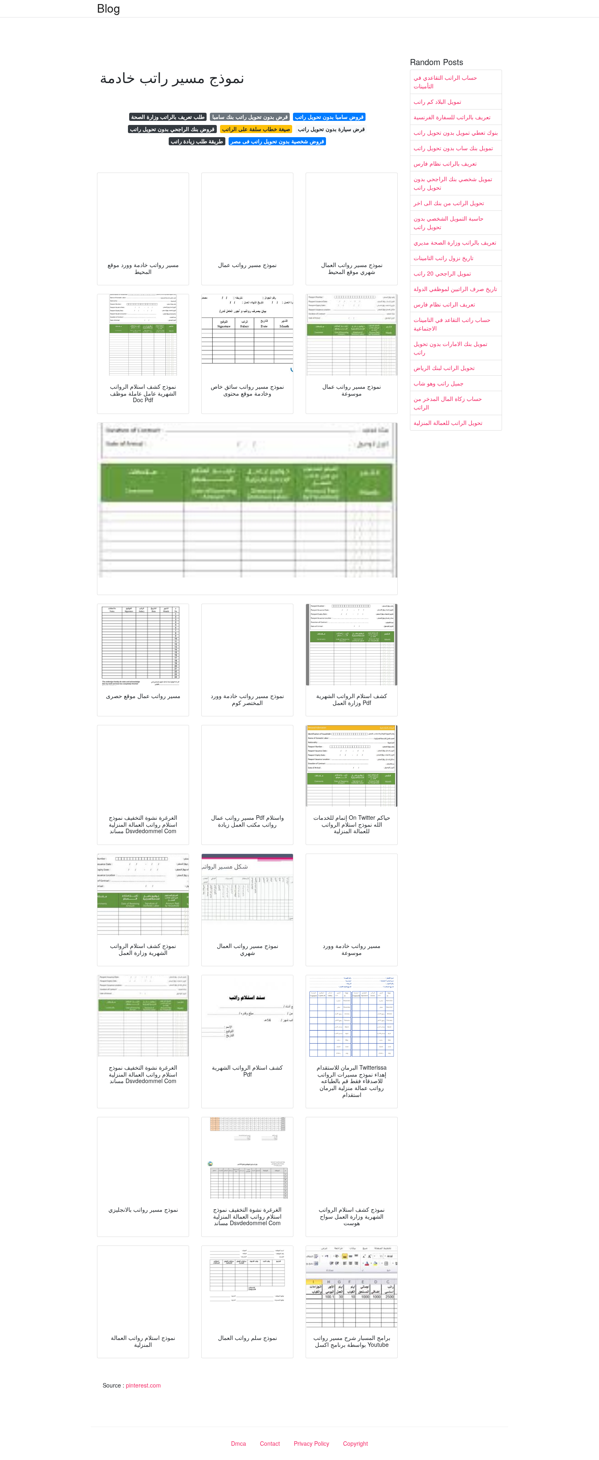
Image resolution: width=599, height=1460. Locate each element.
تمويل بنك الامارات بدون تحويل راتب (450, 347)
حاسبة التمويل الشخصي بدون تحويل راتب (449, 222)
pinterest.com (143, 1385)
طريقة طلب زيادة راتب (197, 141)
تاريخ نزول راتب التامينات (443, 258)
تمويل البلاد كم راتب (437, 101)
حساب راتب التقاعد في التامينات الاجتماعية (452, 323)
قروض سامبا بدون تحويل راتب (329, 116)
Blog (108, 8)
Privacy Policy (311, 1443)
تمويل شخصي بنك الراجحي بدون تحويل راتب (453, 183)
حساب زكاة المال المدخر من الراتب (448, 402)
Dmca (238, 1443)
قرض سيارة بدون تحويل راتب (331, 129)
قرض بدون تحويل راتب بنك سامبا (250, 116)
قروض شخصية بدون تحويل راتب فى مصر (277, 141)
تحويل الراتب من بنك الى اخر (449, 203)
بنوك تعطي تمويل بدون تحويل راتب (456, 132)
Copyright (355, 1443)
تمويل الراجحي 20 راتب (442, 273)
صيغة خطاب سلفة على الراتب (256, 129)
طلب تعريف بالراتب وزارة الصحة (168, 116)
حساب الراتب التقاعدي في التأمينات (445, 81)
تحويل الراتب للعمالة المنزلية (448, 422)
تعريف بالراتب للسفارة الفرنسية (452, 117)
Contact (270, 1443)
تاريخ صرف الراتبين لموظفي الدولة (455, 289)
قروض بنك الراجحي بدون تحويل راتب (172, 129)
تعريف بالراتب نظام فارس (445, 163)
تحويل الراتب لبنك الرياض (444, 367)
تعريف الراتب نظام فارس (444, 304)
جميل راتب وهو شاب (439, 383)
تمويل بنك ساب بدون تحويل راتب (453, 148)
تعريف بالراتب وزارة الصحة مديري (455, 242)
